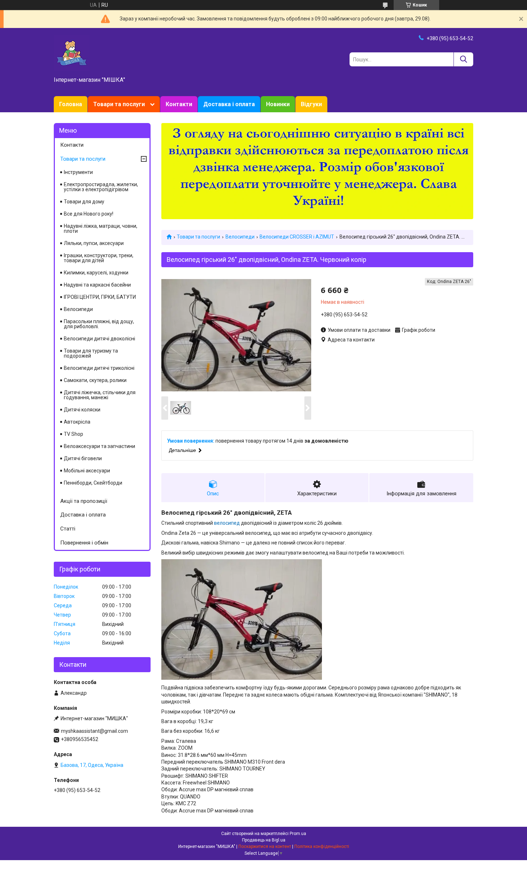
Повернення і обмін (84, 542)
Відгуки (311, 104)
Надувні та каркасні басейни (97, 285)
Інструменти (78, 172)
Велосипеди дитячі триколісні (99, 368)
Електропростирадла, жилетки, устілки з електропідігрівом (101, 186)
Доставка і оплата (229, 104)
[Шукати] (463, 59)
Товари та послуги (119, 104)
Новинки (278, 104)
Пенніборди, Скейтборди (93, 483)
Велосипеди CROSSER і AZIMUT (297, 236)
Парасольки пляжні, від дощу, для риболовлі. (99, 324)
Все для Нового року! (88, 214)
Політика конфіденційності (321, 846)
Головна (70, 104)
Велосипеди (240, 236)
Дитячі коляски (82, 409)
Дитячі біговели (83, 458)
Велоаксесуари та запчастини (99, 446)
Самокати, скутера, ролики (95, 380)
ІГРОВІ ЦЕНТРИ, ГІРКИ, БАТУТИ (100, 297)
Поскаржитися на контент (264, 846)
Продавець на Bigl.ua (263, 840)
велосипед (227, 523)
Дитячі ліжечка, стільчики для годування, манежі (100, 395)
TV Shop (73, 434)
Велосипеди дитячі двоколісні (99, 338)
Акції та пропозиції (83, 501)
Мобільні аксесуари (87, 470)
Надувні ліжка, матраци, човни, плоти (100, 228)
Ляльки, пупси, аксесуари (94, 243)
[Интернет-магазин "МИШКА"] (72, 53)
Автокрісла (77, 422)
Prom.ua (298, 833)
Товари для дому (84, 201)
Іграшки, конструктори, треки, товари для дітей (98, 258)
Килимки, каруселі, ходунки (96, 272)
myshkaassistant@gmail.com (94, 731)
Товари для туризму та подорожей (91, 353)
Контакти (179, 104)
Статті (67, 528)
